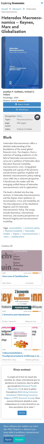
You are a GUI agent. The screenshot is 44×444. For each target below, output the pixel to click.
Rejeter (8, 440)
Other (19, 116)
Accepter (19, 440)
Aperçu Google (23, 104)
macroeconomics (30, 234)
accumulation (15, 228)
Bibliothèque (23, 110)
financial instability (13, 231)
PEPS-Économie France (23, 398)
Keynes (16, 234)
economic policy (32, 228)
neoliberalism (17, 237)
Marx (6, 237)
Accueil (4, 9)
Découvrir (16, 9)
